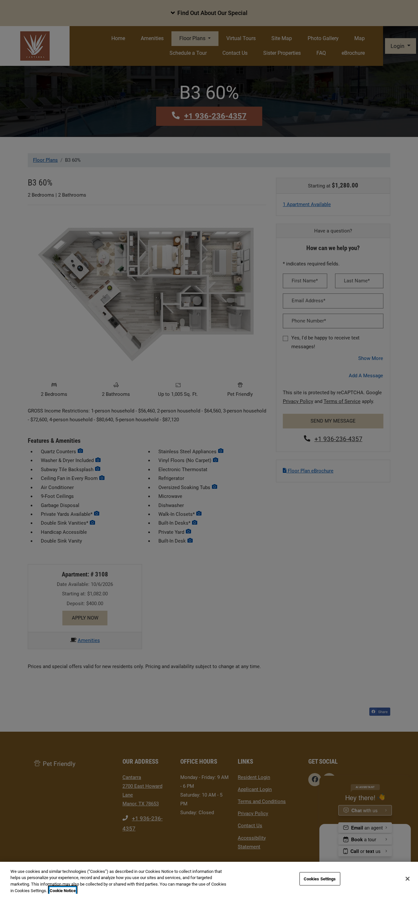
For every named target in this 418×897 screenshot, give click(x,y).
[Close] (407, 879)
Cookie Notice (63, 890)
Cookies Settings (320, 878)
